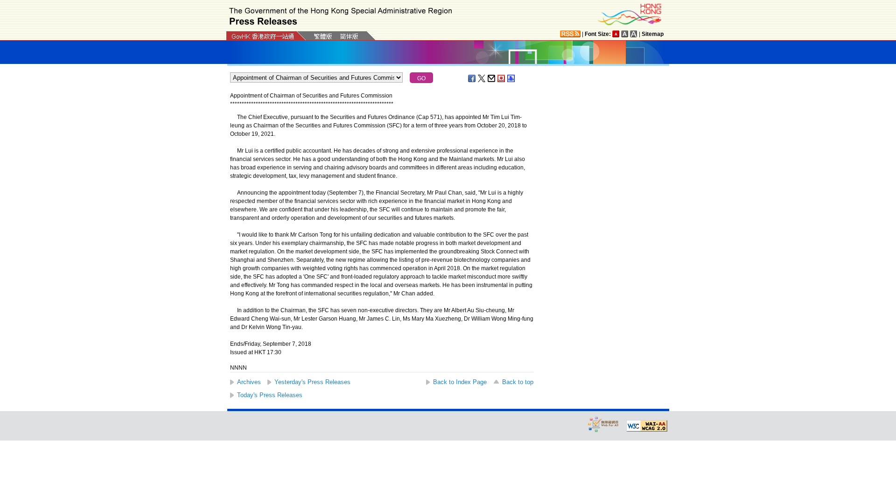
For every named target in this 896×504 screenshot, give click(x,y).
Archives (249, 381)
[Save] (501, 78)
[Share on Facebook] (472, 78)
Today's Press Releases (269, 395)
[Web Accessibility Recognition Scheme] (603, 424)
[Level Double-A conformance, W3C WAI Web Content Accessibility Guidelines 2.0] (646, 426)
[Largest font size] (633, 33)
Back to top (517, 381)
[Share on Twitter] (482, 78)
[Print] (511, 78)
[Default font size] (616, 33)
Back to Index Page (460, 381)
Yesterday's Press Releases (312, 381)
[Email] (492, 78)
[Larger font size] (625, 33)
